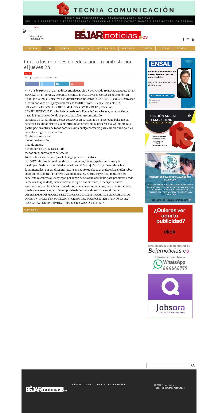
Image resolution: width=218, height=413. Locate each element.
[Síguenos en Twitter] (188, 39)
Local (28, 73)
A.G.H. (27, 78)
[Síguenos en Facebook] (184, 39)
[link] (32, 84)
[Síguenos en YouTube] (192, 39)
